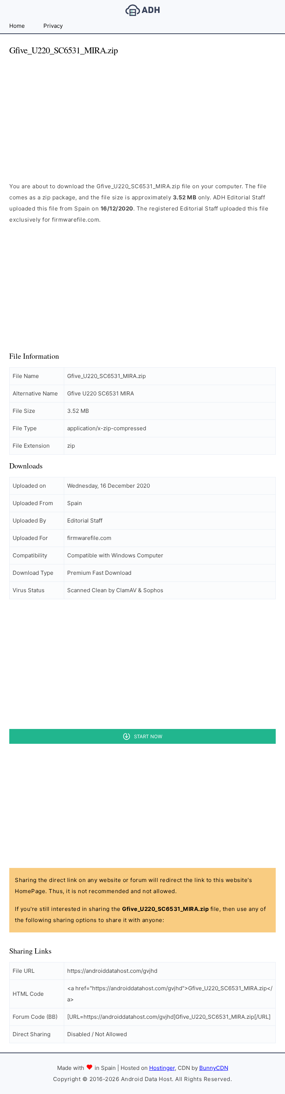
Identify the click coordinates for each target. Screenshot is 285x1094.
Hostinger (162, 1067)
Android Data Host (142, 10)
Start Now (148, 736)
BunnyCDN (213, 1067)
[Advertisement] (142, 114)
